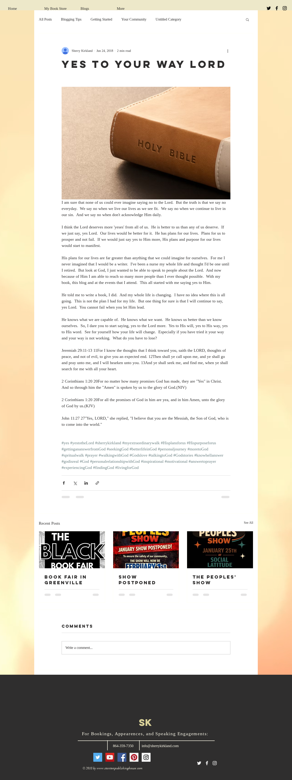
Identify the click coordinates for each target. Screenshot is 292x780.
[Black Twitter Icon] (268, 8)
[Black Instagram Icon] (284, 8)
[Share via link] (97, 483)
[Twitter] (97, 757)
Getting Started (101, 19)
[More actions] (227, 50)
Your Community (133, 19)
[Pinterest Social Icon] (134, 757)
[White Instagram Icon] (214, 763)
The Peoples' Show (215, 579)
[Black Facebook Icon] (276, 8)
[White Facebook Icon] (207, 763)
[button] (247, 19)
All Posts (45, 19)
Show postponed (137, 579)
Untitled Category (168, 19)
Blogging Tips (71, 19)
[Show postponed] (146, 549)
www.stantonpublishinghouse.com (120, 768)
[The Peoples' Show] (220, 549)
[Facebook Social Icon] (121, 757)
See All (248, 522)
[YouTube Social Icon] (109, 757)
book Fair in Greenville (65, 579)
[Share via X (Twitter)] (75, 483)
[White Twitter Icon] (199, 763)
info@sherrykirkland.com (160, 746)
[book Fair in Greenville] (72, 549)
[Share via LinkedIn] (86, 483)
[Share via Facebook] (64, 483)
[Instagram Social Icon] (146, 757)
